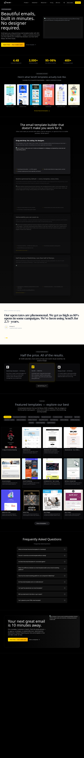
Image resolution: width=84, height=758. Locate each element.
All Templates (7, 417)
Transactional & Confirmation (19, 417)
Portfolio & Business (75, 419)
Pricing (51, 2)
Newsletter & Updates (9, 419)
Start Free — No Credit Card (12, 45)
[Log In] (64, 2)
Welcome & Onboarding (33, 417)
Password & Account (46, 417)
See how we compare (20, 292)
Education (31, 422)
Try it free (78, 2)
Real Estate (77, 417)
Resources (43, 2)
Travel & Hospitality (40, 422)
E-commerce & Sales (57, 417)
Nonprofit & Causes (43, 419)
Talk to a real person (33, 639)
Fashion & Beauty (64, 419)
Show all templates (41, 523)
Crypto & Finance (51, 422)
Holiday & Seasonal (32, 419)
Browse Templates (30, 44)
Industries (34, 2)
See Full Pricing (41, 385)
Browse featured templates (41, 110)
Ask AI (58, 2)
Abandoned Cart (68, 417)
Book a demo (70, 2)
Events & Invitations (21, 419)
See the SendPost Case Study (21, 250)
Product (26, 2)
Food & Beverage (54, 419)
